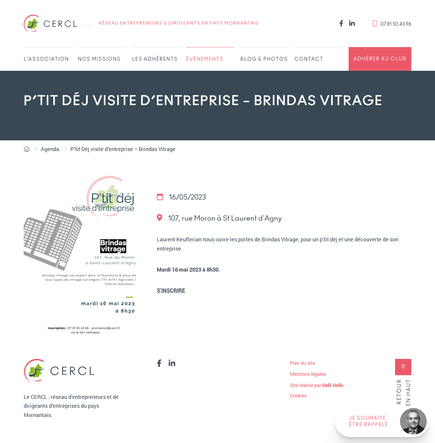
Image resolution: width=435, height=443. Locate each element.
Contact (308, 59)
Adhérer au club (380, 59)
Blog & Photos (264, 59)
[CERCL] (50, 23)
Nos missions (99, 59)
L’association (46, 59)
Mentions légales (308, 374)
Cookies (298, 395)
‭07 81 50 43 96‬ (395, 24)
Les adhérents (155, 59)
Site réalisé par (316, 385)
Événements (204, 59)
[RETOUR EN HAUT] (403, 367)
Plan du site (302, 363)
